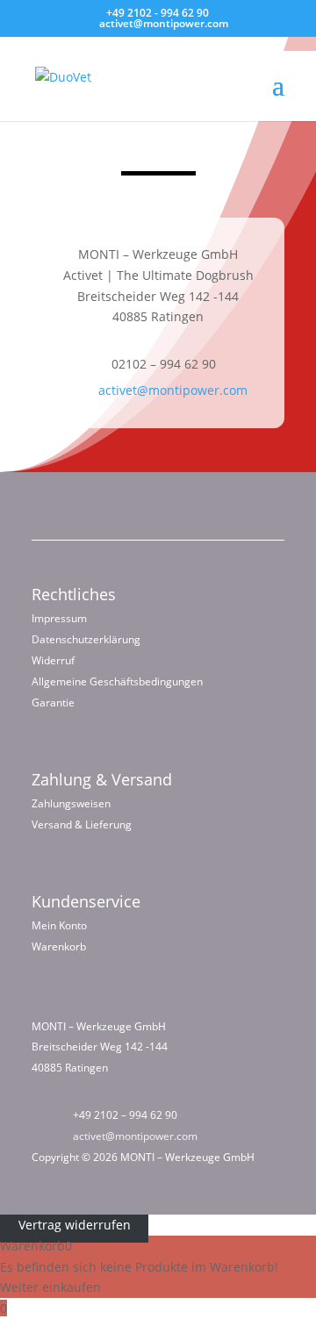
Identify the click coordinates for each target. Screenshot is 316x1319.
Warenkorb (59, 946)
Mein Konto (59, 925)
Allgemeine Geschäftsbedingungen (117, 681)
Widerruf (53, 660)
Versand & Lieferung (82, 824)
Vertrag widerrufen (74, 1224)
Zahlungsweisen (71, 803)
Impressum (59, 618)
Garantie (53, 702)
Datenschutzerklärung (86, 639)
